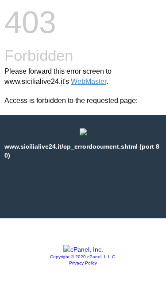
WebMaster (88, 81)
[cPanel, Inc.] (83, 249)
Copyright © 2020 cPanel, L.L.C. (83, 256)
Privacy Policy (83, 262)
